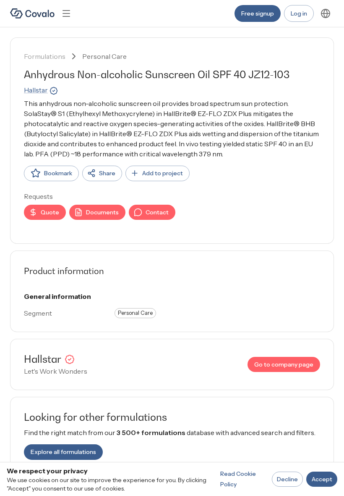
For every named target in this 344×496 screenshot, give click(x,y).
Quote (50, 212)
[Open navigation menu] (66, 13)
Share (107, 173)
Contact (157, 212)
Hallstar (36, 90)
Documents (102, 212)
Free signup (257, 13)
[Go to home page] (32, 13)
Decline (287, 479)
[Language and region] (325, 13)
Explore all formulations (63, 452)
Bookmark (58, 173)
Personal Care (104, 56)
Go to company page (283, 364)
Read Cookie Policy (238, 479)
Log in (299, 13)
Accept (322, 479)
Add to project (162, 173)
